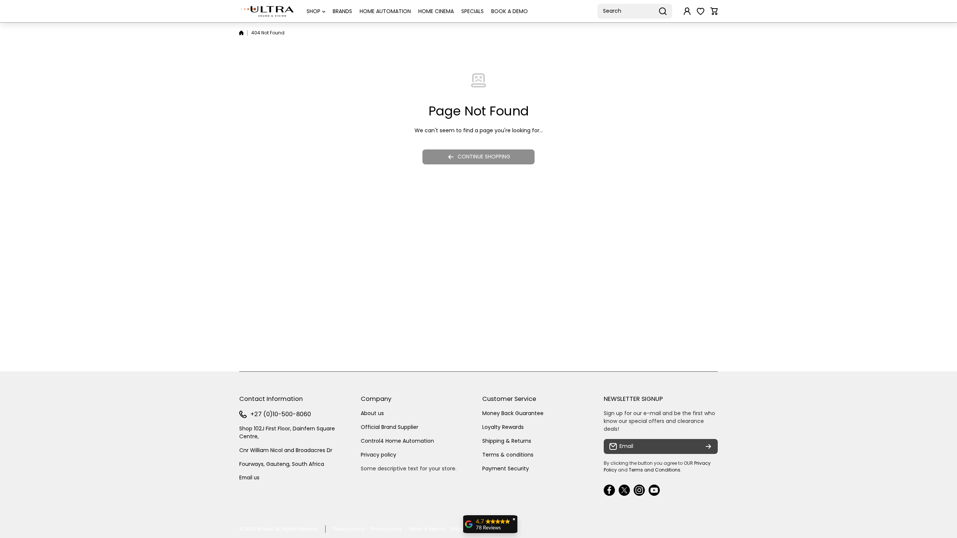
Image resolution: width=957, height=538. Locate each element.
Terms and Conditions (654, 470)
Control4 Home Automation (397, 441)
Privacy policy (378, 454)
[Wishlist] (700, 11)
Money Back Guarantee (513, 413)
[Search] (662, 11)
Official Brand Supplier (389, 427)
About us (372, 413)
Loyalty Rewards (503, 427)
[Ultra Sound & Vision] (267, 11)
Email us (249, 477)
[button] (714, 11)
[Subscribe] (708, 446)
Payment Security (505, 468)
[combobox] (634, 11)
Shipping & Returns (506, 441)
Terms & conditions (507, 454)
